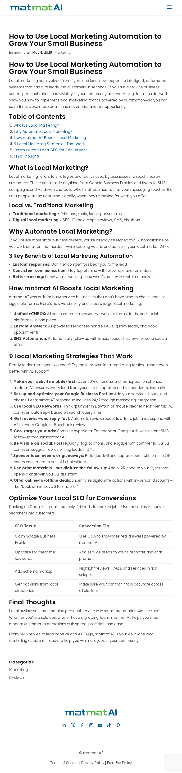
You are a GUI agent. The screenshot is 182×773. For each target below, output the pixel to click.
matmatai (22, 52)
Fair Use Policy (119, 762)
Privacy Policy (92, 762)
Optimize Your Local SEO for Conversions (50, 150)
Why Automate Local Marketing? (43, 131)
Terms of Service (64, 762)
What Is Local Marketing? (36, 125)
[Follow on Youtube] (100, 725)
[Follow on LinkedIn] (64, 725)
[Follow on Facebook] (82, 725)
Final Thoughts (27, 156)
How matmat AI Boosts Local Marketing (50, 137)
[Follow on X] (73, 725)
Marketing (63, 52)
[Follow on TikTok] (109, 725)
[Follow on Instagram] (91, 725)
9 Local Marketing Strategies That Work (49, 143)
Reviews (16, 678)
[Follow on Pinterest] (118, 725)
